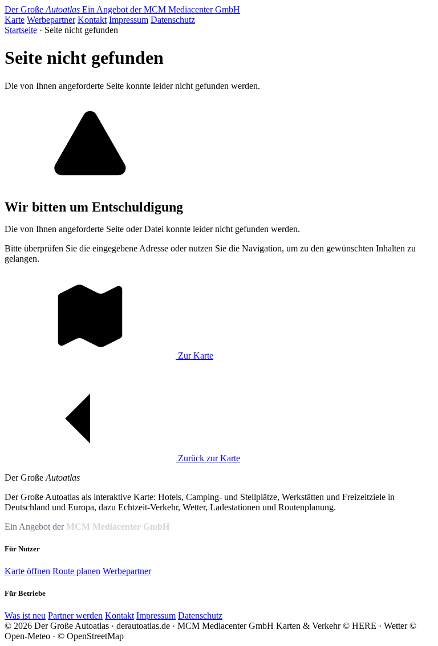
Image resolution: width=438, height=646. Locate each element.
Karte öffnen (27, 571)
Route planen (76, 571)
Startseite (21, 30)
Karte (15, 20)
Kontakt (92, 20)
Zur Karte (194, 355)
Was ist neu (25, 615)
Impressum (128, 20)
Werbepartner (51, 20)
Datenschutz (173, 20)
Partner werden (75, 615)
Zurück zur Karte (208, 458)
